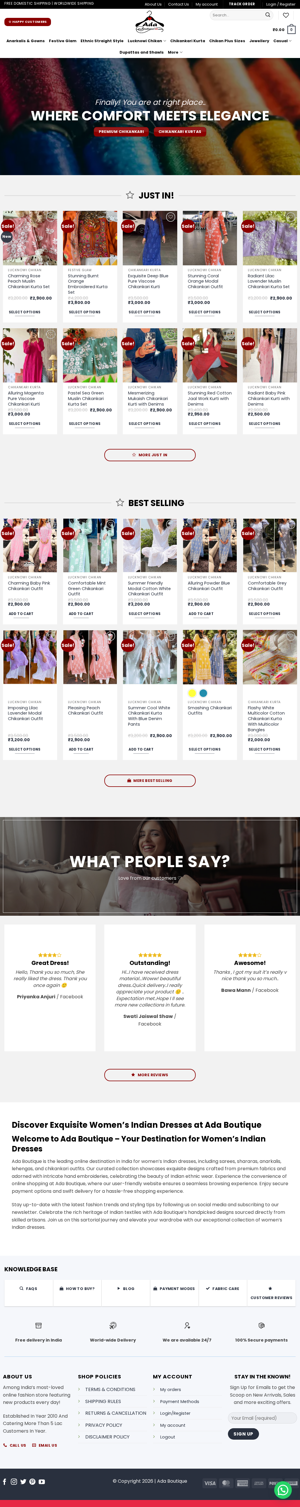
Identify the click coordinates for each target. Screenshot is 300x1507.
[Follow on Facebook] (4, 1482)
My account (207, 4)
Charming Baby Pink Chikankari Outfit (29, 585)
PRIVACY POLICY (103, 1424)
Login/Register (175, 1413)
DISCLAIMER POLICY (107, 1436)
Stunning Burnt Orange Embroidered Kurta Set (88, 284)
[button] (281, 4)
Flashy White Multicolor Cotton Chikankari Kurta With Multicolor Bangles (266, 719)
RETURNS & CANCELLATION (115, 1413)
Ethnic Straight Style (102, 40)
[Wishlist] (286, 15)
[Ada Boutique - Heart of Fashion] (150, 22)
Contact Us (178, 4)
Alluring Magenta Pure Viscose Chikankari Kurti (26, 398)
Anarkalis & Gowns (25, 40)
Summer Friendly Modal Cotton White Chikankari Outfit (149, 588)
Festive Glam (62, 40)
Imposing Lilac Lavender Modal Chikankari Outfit (25, 713)
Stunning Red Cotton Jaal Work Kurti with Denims (210, 398)
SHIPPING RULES (103, 1401)
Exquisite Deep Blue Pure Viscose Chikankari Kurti (148, 281)
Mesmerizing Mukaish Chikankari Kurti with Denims (148, 398)
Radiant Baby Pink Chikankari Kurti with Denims (269, 398)
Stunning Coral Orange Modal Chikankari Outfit (205, 281)
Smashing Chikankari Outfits (210, 710)
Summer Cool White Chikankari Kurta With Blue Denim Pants (149, 716)
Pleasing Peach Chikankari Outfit (85, 710)
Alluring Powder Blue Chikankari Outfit (209, 585)
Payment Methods (179, 1401)
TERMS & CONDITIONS (110, 1389)
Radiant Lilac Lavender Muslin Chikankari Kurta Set (269, 281)
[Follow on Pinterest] (32, 1482)
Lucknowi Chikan (145, 40)
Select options (25, 312)
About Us (153, 4)
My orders (170, 1389)
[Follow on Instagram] (14, 1482)
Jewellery (259, 40)
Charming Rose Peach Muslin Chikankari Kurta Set (29, 281)
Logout (167, 1437)
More (173, 52)
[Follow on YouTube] (42, 1482)
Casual (280, 40)
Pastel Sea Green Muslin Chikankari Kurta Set (86, 398)
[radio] (192, 693)
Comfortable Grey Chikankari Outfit (267, 585)
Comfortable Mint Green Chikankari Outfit (87, 588)
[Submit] (268, 15)
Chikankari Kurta (187, 40)
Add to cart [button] (21, 613)
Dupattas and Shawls (142, 52)
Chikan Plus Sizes (227, 40)
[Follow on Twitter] (23, 1482)
